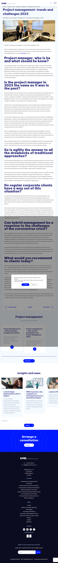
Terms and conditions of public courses (29, 515)
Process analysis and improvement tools (29, 496)
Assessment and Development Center (29, 513)
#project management (21, 6)
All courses (27, 361)
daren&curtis (44, 559)
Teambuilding (29, 509)
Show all (30, 307)
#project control (11, 6)
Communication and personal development (29, 487)
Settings (34, 284)
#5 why (4, 6)
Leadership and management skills (29, 481)
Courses (29, 505)
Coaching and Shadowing (29, 511)
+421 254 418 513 (30, 463)
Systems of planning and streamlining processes (29, 491)
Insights (29, 519)
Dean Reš (23, 53)
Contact (28, 445)
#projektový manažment (34, 6)
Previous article (12, 307)
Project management (29, 498)
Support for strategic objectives (29, 507)
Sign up (38, 552)
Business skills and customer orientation (29, 485)
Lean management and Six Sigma (29, 493)
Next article (46, 307)
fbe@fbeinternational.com (30, 465)
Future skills (29, 483)
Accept (25, 284)
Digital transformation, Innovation (29, 489)
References (29, 522)
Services (29, 517)
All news (27, 425)
